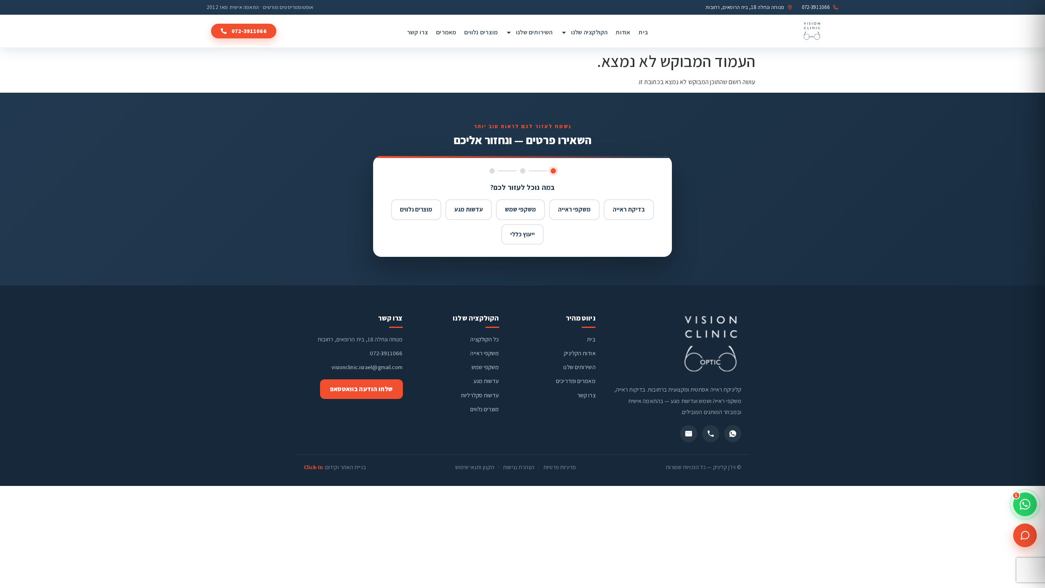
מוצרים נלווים (481, 32)
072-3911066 (386, 353)
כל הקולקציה (484, 339)
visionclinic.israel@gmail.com (367, 367)
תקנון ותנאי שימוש (474, 467)
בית (643, 32)
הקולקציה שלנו (589, 32)
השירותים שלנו (534, 32)
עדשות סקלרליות (480, 395)
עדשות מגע (468, 209)
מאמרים (446, 32)
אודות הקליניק (579, 353)
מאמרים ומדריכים (576, 381)
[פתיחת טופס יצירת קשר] (1025, 535)
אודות (623, 32)
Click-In (313, 467)
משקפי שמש (520, 209)
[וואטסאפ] (732, 433)
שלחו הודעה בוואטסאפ (361, 389)
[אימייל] (688, 433)
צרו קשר (417, 32)
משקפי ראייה (574, 209)
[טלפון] (710, 433)
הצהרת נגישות (518, 467)
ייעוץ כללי (522, 234)
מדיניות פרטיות (559, 467)
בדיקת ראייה (629, 209)
